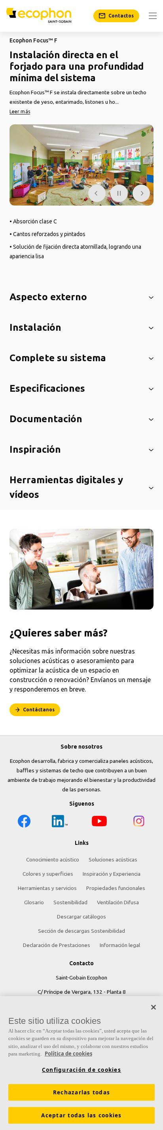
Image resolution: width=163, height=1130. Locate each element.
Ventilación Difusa (118, 902)
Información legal (120, 945)
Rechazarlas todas (81, 1092)
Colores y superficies (48, 874)
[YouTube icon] (99, 822)
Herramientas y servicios (47, 888)
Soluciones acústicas (113, 859)
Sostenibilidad (70, 902)
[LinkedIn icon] (60, 822)
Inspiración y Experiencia (111, 874)
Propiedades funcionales (115, 888)
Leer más (19, 111)
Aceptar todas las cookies (81, 1115)
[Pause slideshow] (119, 193)
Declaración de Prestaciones (56, 945)
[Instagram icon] (139, 822)
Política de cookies (68, 1053)
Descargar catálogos (81, 916)
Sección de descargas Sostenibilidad (81, 931)
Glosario (34, 902)
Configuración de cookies (81, 1069)
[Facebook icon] (24, 822)
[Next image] (141, 193)
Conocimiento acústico (52, 859)
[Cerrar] (153, 1007)
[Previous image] (97, 193)
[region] (81, 1063)
